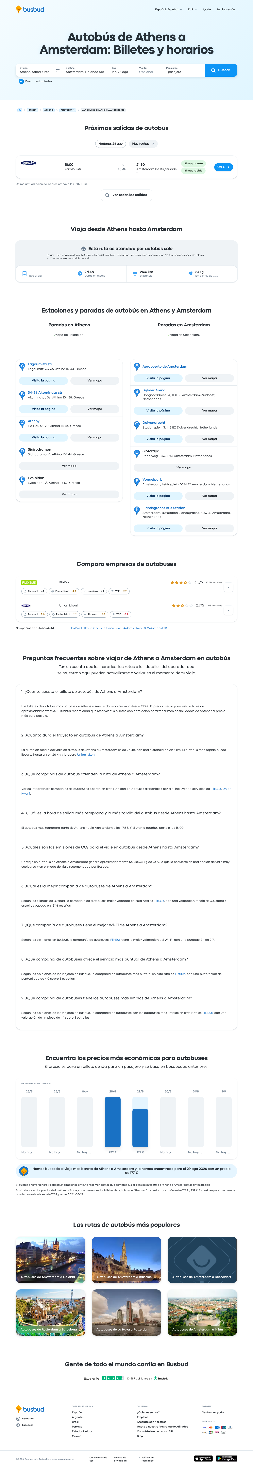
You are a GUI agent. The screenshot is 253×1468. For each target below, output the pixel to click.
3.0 (43, 614)
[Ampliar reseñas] (228, 587)
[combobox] (35, 70)
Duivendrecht (154, 422)
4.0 (74, 591)
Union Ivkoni (68, 605)
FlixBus (64, 582)
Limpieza (93, 591)
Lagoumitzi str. (40, 364)
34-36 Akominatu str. (45, 392)
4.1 (42, 591)
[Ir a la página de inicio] (30, 9)
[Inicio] (19, 110)
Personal (33, 591)
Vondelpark (152, 479)
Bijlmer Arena (154, 390)
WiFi (117, 591)
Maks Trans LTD (157, 628)
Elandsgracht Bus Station (164, 508)
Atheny (34, 421)
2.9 (75, 614)
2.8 (103, 614)
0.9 (126, 614)
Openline (99, 628)
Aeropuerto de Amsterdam (165, 366)
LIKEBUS (86, 628)
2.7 (124, 591)
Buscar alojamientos (38, 81)
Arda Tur (128, 628)
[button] (58, 70)
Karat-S (140, 628)
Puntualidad (62, 591)
